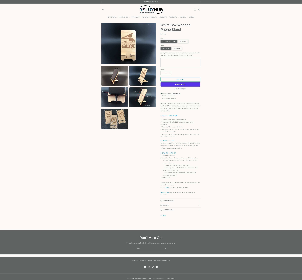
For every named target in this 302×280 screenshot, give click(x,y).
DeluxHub (134, 278)
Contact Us (142, 260)
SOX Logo (183, 41)
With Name (165, 48)
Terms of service (170, 278)
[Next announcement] (200, 1)
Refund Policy (151, 260)
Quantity (163, 69)
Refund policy (152, 278)
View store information (169, 98)
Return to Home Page (163, 260)
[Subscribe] (165, 248)
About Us (135, 260)
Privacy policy (160, 278)
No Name (177, 48)
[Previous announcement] (101, 1)
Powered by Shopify (142, 278)
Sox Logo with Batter (169, 41)
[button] (103, 10)
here (167, 187)
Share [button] (164, 215)
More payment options (180, 88)
